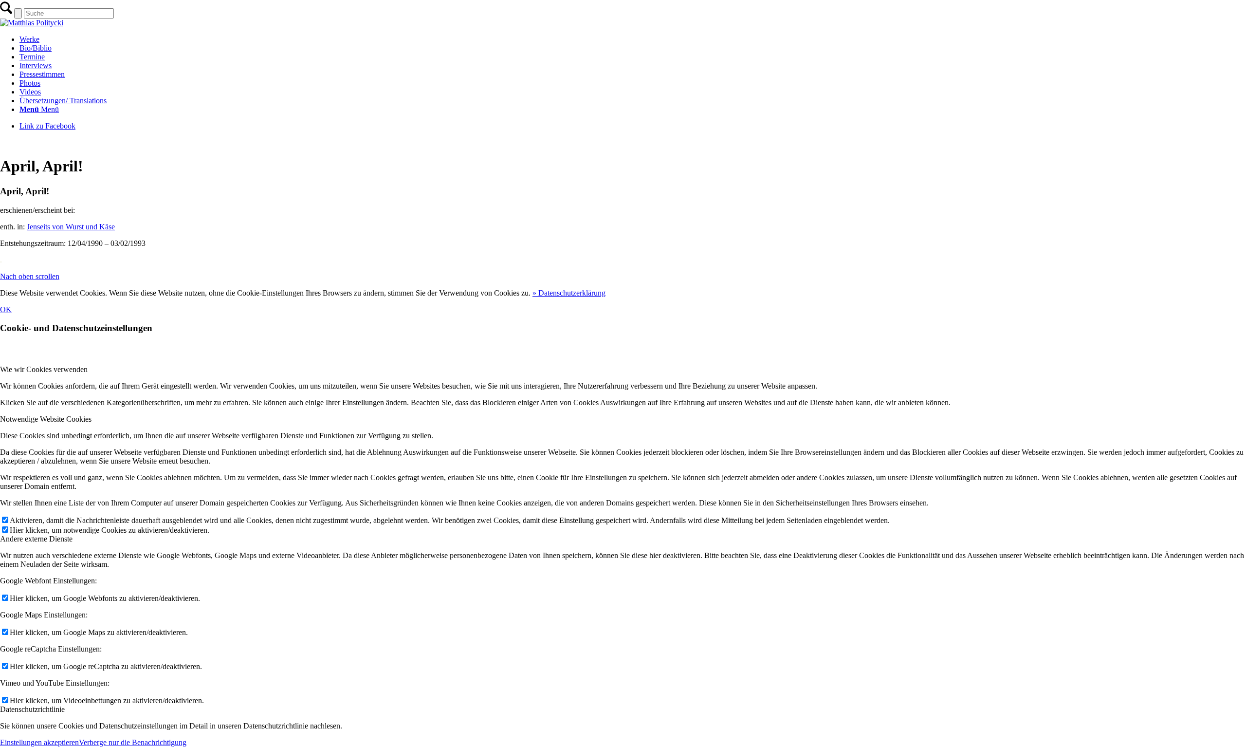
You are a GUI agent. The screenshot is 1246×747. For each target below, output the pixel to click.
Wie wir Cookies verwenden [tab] (44, 369)
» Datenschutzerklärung (568, 293)
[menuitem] (632, 39)
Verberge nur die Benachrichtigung (132, 742)
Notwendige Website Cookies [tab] (46, 419)
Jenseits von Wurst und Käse (71, 227)
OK (6, 309)
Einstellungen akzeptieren (39, 742)
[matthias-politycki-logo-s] (31, 23)
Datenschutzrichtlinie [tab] (32, 709)
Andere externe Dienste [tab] (36, 539)
